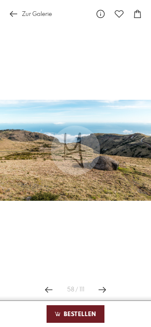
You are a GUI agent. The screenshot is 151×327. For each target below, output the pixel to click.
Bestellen (79, 314)
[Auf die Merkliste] (119, 14)
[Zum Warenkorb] (138, 14)
